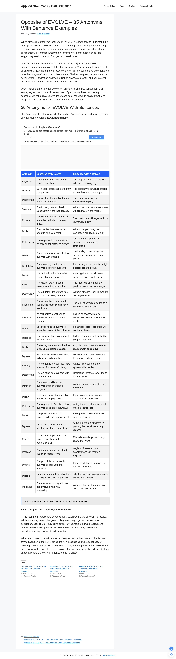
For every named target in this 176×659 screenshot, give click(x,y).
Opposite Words (31, 637)
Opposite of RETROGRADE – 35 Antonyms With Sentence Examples (33, 568)
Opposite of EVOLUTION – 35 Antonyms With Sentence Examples (61, 568)
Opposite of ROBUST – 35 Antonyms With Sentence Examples (52, 643)
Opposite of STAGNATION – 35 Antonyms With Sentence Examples (91, 568)
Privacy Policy (109, 6)
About (122, 6)
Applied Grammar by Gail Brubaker (46, 6)
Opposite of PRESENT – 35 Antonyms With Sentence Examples (52, 640)
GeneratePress (109, 655)
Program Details (146, 6)
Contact (132, 6)
